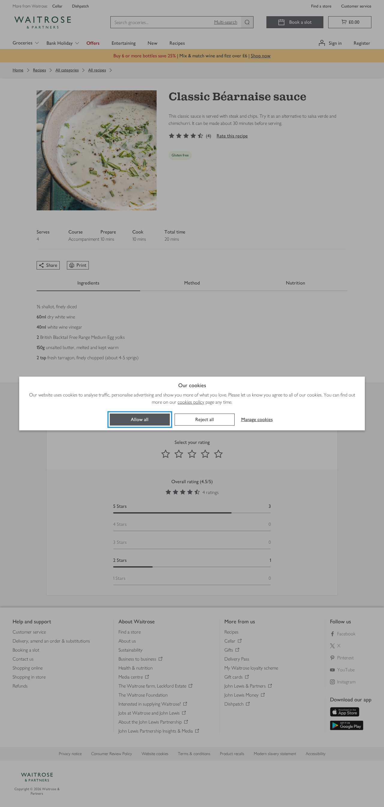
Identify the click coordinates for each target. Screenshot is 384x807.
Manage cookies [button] (257, 419)
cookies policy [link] (191, 402)
